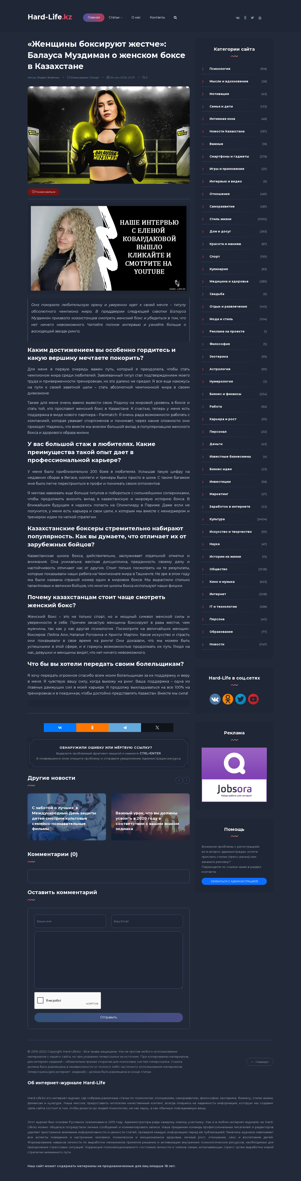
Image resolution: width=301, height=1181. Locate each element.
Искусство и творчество (231, 531)
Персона (217, 619)
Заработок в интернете (230, 506)
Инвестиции (220, 481)
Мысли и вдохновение (229, 81)
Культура (217, 519)
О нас (136, 17)
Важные (216, 144)
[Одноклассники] (92, 727)
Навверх (262, 1062)
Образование (221, 631)
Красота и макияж (225, 244)
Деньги (216, 444)
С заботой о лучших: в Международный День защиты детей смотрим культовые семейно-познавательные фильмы (64, 818)
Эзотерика (219, 356)
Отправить (108, 1017)
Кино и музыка (222, 581)
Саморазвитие (222, 206)
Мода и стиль (221, 319)
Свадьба (217, 294)
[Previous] (179, 780)
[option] (67, 817)
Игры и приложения (227, 169)
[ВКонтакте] (60, 727)
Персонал (218, 431)
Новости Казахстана (227, 131)
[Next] (186, 780)
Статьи (114, 17)
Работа (216, 406)
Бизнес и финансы (225, 394)
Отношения (220, 194)
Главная (94, 17)
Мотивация (219, 94)
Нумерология (221, 381)
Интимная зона (222, 119)
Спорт (94, 77)
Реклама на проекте (227, 331)
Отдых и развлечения (228, 306)
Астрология (220, 369)
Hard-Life (50, 17)
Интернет (218, 594)
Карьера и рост (223, 419)
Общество (218, 569)
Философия (220, 344)
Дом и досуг (220, 231)
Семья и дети (221, 106)
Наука (215, 544)
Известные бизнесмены (230, 456)
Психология (220, 69)
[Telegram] (125, 727)
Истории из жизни (225, 556)
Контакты (157, 17)
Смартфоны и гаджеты (229, 156)
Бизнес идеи (221, 469)
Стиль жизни (79, 77)
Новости (217, 644)
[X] (157, 727)
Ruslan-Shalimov (48, 77)
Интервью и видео (226, 181)
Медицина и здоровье (229, 281)
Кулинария (219, 269)
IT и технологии (223, 606)
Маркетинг (219, 494)
